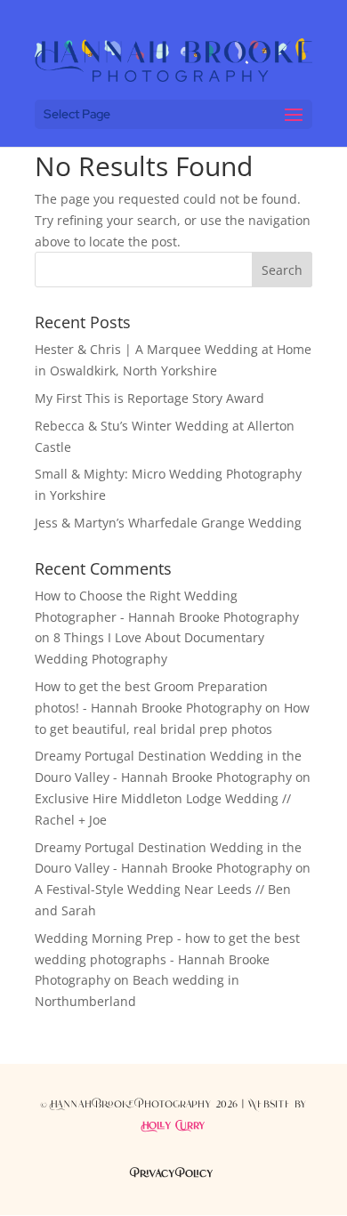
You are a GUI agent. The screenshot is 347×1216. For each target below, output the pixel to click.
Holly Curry (174, 1126)
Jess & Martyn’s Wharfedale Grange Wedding (168, 522)
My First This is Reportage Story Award (149, 398)
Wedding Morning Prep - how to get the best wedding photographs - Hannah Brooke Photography (167, 959)
